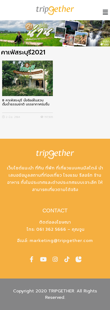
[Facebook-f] (31, 259)
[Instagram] (55, 259)
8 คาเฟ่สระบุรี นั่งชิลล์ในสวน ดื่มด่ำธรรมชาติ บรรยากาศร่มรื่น (25, 102)
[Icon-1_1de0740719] (78, 259)
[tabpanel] (55, 33)
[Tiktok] (67, 259)
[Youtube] (43, 259)
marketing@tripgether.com (61, 240)
